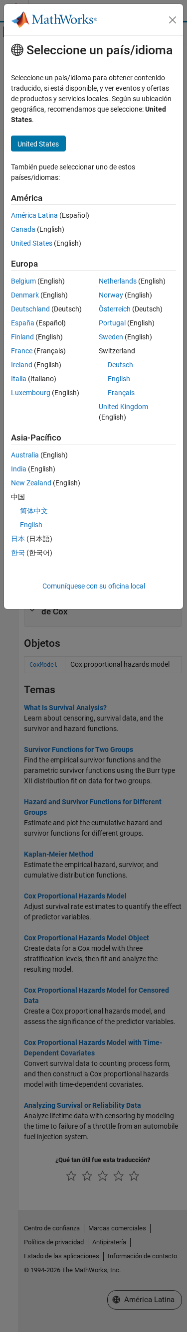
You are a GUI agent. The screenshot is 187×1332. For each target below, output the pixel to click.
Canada (23, 229)
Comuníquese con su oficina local (93, 586)
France (21, 351)
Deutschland (30, 309)
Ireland (21, 365)
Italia (18, 379)
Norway (111, 295)
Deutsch (120, 365)
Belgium (23, 281)
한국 (18, 553)
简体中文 (34, 511)
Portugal (112, 323)
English (119, 379)
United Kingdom (123, 407)
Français (121, 393)
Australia (25, 455)
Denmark (25, 295)
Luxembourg (30, 393)
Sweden (111, 337)
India (18, 469)
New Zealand (31, 483)
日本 (18, 539)
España (22, 323)
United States (31, 243)
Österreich (115, 309)
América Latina (34, 215)
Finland (22, 337)
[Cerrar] (173, 20)
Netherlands (118, 281)
